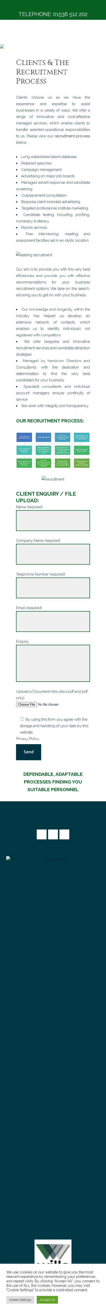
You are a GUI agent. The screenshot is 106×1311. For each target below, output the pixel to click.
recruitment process (72, 136)
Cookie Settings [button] (20, 1300)
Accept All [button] (47, 1300)
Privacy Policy (27, 738)
